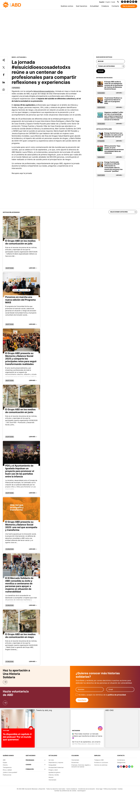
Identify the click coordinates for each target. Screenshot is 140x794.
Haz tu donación (129, 6)
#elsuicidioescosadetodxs (43, 91)
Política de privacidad (110, 789)
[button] (36, 761)
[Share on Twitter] (3, 67)
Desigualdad (52, 765)
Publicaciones (7, 775)
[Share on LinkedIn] (3, 82)
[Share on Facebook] (3, 75)
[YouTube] (130, 2)
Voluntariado (52, 780)
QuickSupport (81, 791)
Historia (5, 765)
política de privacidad (117, 695)
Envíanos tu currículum (101, 762)
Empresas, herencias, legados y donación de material (81, 766)
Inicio (14, 57)
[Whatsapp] (136, 2)
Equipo (5, 762)
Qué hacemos (81, 6)
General (51, 777)
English (108, 2)
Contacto (115, 6)
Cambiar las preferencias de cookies (65, 791)
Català (113, 2)
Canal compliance (71, 789)
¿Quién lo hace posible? (10, 772)
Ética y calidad (7, 770)
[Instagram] (125, 2)
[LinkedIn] (133, 2)
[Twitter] (128, 2)
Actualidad (94, 6)
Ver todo (51, 760)
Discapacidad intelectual (56, 767)
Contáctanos (121, 760)
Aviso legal (99, 789)
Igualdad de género (54, 772)
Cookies (120, 789)
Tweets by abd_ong (44, 710)
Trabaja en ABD (99, 760)
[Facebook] (122, 2)
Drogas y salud (53, 770)
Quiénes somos (67, 6)
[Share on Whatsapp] (3, 89)
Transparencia (7, 767)
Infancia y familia (54, 775)
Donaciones (75, 762)
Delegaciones (121, 762)
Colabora (105, 6)
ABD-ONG (109, 710)
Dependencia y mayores (56, 762)
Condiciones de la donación (86, 789)
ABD (4, 760)
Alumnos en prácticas (100, 765)
